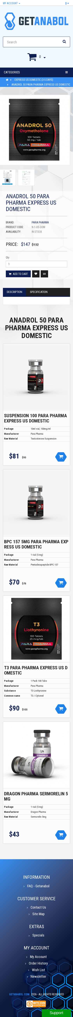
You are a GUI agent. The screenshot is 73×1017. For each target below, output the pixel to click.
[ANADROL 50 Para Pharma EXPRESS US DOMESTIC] (26, 177)
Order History (38, 963)
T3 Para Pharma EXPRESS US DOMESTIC (36, 670)
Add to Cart (20, 273)
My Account (10, 3)
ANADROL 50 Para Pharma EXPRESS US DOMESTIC (40, 84)
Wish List (38, 970)
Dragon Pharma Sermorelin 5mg (36, 796)
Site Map (38, 914)
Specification (38, 292)
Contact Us (38, 907)
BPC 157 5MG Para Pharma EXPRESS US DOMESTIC (36, 544)
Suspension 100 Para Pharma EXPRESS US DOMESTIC (35, 418)
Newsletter (38, 976)
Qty (7, 257)
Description (14, 292)
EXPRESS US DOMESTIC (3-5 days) (34, 79)
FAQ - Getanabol (38, 886)
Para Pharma (40, 222)
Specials (38, 935)
